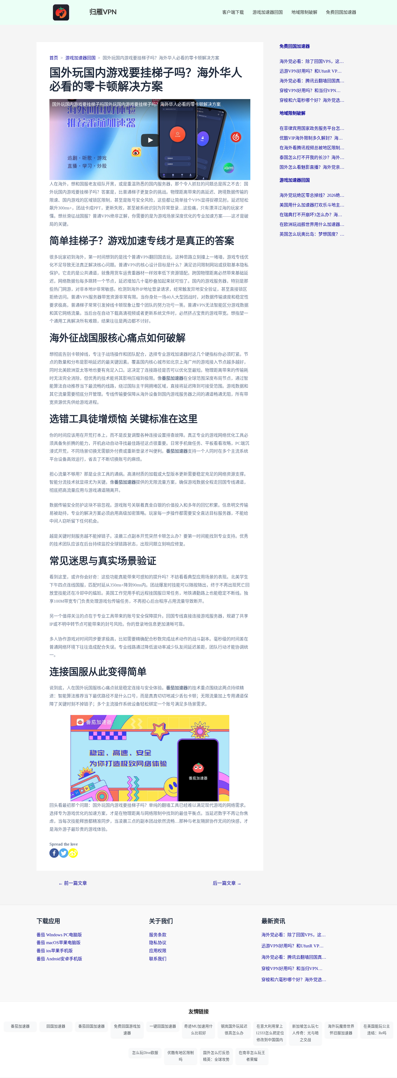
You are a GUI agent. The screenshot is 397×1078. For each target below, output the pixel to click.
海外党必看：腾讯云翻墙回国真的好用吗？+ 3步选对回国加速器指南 (312, 81)
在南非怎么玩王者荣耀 (252, 1056)
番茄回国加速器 (91, 1026)
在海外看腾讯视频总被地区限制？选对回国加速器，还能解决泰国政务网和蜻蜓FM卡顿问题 (312, 147)
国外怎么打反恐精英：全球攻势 (216, 1056)
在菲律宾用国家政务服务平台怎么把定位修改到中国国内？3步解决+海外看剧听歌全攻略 (312, 128)
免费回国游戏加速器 (127, 1029)
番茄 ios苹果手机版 (54, 950)
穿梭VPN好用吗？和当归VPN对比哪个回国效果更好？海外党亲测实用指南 (312, 90)
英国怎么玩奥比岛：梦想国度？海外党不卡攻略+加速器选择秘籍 (312, 234)
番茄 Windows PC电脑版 (59, 935)
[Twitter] (63, 853)
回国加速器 (55, 1026)
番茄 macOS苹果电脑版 (58, 942)
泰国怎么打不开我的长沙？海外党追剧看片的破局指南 (312, 157)
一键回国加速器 (163, 1026)
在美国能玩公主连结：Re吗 (377, 1029)
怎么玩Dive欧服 (145, 1053)
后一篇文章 (227, 883)
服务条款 (157, 935)
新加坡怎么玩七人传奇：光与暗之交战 (305, 1033)
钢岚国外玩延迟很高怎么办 (234, 1029)
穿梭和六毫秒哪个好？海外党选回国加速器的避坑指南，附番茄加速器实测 (312, 100)
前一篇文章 (72, 883)
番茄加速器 (20, 1026)
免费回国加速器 (341, 12)
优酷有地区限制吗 (180, 1056)
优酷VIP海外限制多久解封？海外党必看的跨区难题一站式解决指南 (312, 138)
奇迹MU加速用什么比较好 (198, 1029)
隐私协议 (157, 942)
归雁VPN (103, 12)
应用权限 (157, 950)
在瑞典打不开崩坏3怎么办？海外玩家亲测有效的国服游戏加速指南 (312, 214)
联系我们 (157, 959)
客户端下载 (233, 12)
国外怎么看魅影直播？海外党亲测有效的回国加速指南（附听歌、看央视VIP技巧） (312, 167)
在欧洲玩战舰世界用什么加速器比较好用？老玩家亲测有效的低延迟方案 (312, 224)
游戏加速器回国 (268, 12)
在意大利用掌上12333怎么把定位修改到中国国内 (270, 1033)
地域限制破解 (304, 12)
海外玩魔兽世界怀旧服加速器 (341, 1029)
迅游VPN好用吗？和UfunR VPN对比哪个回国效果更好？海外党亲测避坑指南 (312, 71)
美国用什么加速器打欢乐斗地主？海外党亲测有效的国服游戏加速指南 (312, 205)
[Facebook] (54, 853)
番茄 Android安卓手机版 (59, 959)
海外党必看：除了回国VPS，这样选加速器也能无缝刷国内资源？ (312, 61)
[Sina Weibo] (73, 853)
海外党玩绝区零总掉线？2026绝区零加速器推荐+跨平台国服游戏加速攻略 (312, 195)
